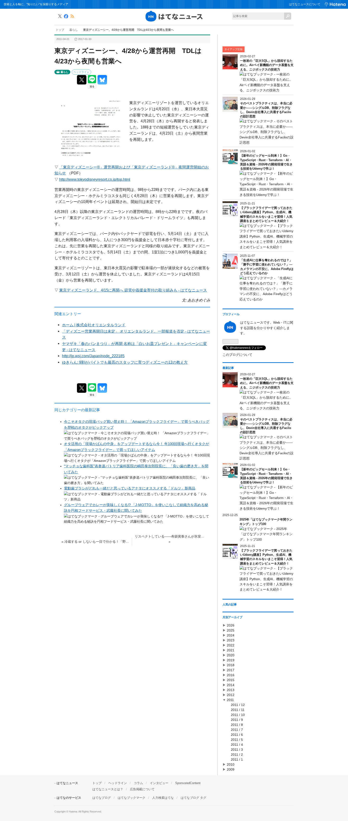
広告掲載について (142, 789)
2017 (230, 670)
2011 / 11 (238, 710)
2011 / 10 (238, 715)
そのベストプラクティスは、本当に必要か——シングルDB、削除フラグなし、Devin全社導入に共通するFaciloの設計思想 (266, 110)
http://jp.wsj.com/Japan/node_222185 (93, 356)
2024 (230, 635)
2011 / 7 (237, 730)
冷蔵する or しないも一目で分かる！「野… (95, 541)
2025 (230, 630)
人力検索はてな (163, 797)
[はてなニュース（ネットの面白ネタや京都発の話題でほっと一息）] (173, 20)
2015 (230, 680)
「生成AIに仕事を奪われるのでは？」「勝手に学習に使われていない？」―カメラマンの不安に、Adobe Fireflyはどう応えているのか (267, 266)
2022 (230, 645)
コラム (138, 783)
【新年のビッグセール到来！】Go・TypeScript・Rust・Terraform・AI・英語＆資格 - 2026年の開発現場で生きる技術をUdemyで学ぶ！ (266, 162)
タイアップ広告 (233, 49)
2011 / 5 (237, 740)
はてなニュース (67, 783)
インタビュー (159, 783)
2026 (230, 625)
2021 (230, 650)
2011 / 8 (237, 725)
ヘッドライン (81, 72)
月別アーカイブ (232, 617)
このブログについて (237, 355)
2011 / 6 (237, 735)
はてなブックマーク (131, 797)
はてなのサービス (69, 797)
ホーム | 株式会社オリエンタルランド (93, 325)
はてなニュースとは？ (107, 789)
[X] (60, 16)
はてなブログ (101, 797)
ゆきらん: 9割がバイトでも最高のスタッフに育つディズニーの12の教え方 (125, 362)
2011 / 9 (237, 720)
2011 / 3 (237, 749)
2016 (230, 675)
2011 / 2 (237, 754)
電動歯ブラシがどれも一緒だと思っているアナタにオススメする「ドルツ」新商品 (129, 488)
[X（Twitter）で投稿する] (81, 79)
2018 (230, 665)
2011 (230, 700)
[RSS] (72, 16)
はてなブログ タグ (193, 797)
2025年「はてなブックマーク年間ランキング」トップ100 (266, 521)
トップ (97, 783)
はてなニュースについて (304, 4)
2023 (230, 640)
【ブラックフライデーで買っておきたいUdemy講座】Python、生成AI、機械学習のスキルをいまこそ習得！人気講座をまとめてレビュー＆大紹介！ (266, 214)
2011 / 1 (237, 759)
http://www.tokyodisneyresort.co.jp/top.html (94, 179)
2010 (230, 764)
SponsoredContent (188, 783)
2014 (230, 685)
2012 (230, 695)
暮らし (64, 72)
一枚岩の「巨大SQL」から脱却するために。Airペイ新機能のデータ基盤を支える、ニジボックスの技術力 (267, 65)
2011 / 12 (238, 705)
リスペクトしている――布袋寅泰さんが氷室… (169, 538)
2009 (230, 769)
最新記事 (228, 368)
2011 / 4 (237, 744)
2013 (230, 690)
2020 (230, 655)
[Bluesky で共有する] (102, 79)
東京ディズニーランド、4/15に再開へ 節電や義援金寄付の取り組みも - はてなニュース (133, 290)
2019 (230, 660)
